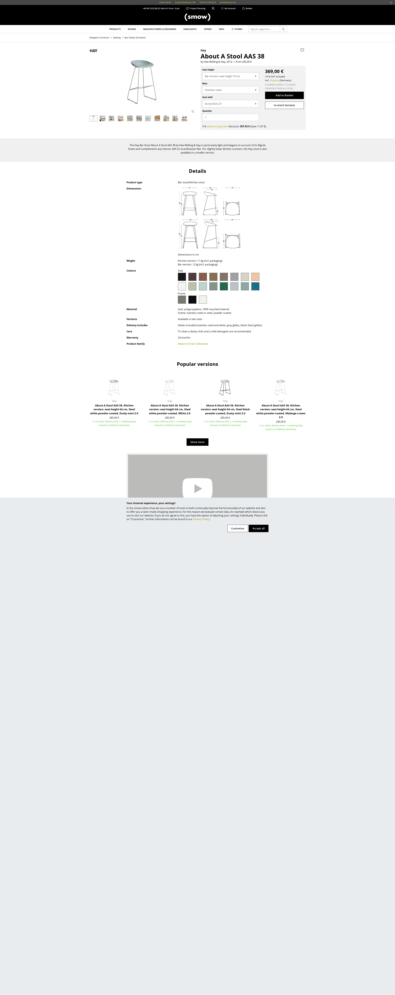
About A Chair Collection (193, 343)
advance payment (217, 126)
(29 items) (135, 37)
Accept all (259, 528)
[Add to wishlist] (302, 50)
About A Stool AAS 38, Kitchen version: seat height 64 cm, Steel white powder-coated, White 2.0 (170, 409)
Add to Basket (284, 95)
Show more (197, 442)
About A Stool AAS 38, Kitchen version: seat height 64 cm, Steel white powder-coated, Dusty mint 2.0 (114, 409)
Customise (237, 528)
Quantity (207, 110)
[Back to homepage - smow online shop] (197, 17)
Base (204, 83)
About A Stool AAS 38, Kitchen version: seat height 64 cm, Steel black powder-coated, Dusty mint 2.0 (225, 409)
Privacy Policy (201, 519)
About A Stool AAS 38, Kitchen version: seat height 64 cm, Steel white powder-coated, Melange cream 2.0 (281, 411)
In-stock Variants (284, 105)
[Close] (391, 2)
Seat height (208, 69)
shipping (274, 80)
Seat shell (207, 97)
